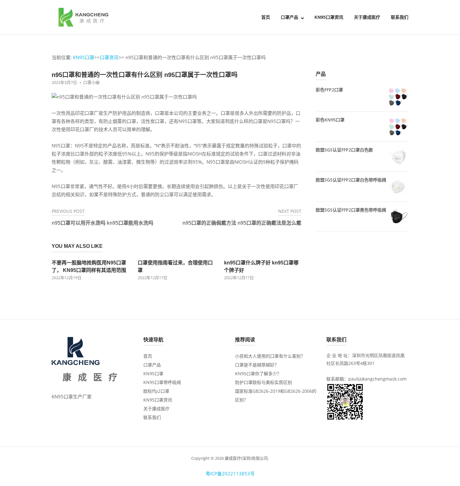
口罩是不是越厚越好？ (257, 365)
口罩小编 (91, 82)
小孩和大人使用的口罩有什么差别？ (270, 356)
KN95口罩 (83, 57)
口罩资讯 (109, 57)
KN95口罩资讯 (328, 17)
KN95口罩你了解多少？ (258, 373)
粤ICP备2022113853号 (230, 473)
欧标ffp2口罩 (156, 391)
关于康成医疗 (367, 17)
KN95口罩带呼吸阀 (162, 382)
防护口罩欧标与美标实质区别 (263, 382)
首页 (265, 17)
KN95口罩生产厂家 (72, 396)
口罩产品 (289, 17)
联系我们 (399, 17)
